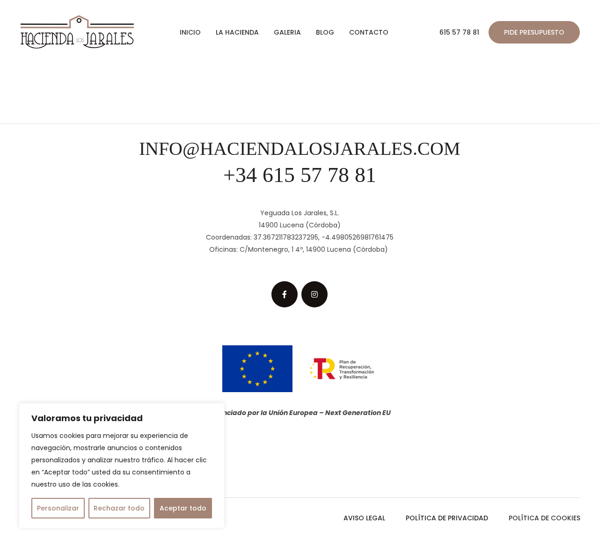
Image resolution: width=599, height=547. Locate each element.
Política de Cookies (544, 518)
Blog (325, 32)
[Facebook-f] (284, 294)
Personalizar (58, 508)
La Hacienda (237, 32)
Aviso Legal (364, 518)
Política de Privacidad (447, 518)
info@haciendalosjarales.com (299, 148)
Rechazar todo (119, 508)
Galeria (287, 32)
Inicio (190, 32)
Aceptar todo (183, 508)
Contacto (368, 32)
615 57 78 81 (459, 32)
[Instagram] (314, 294)
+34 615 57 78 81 (299, 175)
